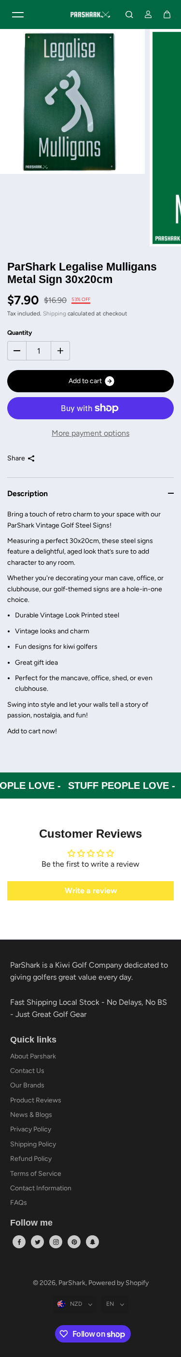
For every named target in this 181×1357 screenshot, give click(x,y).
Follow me (31, 1223)
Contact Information (40, 1188)
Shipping (54, 313)
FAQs (18, 1203)
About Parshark (33, 1056)
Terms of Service (35, 1174)
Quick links (33, 1039)
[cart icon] (167, 14)
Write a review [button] (91, 890)
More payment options (90, 433)
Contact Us (27, 1071)
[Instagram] (56, 1242)
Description (27, 493)
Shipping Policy (33, 1144)
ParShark (71, 1283)
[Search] (129, 14)
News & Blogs (31, 1115)
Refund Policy (31, 1159)
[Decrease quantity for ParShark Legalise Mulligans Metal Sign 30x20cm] (17, 350)
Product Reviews (35, 1100)
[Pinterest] (74, 1242)
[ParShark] (91, 14)
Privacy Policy (30, 1129)
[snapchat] (93, 1242)
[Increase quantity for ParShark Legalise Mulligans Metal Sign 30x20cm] (60, 350)
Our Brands (27, 1085)
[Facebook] (19, 1242)
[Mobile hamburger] (17, 14)
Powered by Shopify (118, 1283)
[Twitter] (37, 1242)
